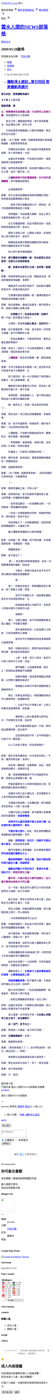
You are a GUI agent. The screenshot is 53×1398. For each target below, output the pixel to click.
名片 (9, 69)
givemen (5, 1090)
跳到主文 (6, 42)
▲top (3, 1120)
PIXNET (13, 1350)
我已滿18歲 (7, 1392)
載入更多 (6, 1126)
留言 (27, 1106)
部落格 (10, 66)
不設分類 (25, 56)
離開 (17, 1392)
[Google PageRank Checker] (15, 1256)
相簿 (9, 62)
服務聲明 (32, 1353)
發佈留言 (6, 1143)
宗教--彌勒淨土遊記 (29, 1114)
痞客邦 (20, 1106)
